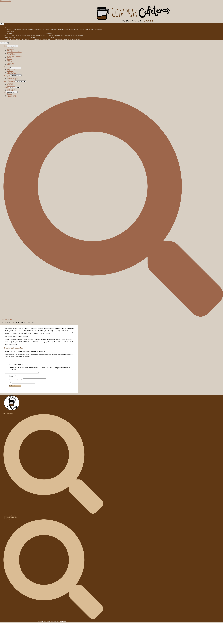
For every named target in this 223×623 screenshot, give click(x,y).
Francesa (81, 29)
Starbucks (32, 37)
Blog (52, 37)
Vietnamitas (98, 29)
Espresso (24, 29)
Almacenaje (49, 33)
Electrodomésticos (9, 37)
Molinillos (17, 39)
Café (5, 35)
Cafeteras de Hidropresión (66, 29)
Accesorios (10, 33)
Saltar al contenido (5, 1)
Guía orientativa (8, 413)
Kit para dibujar (40, 35)
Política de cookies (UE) (10, 517)
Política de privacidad (9, 516)
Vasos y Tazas (37, 39)
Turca (86, 29)
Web (10, 382)
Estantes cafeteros (66, 35)
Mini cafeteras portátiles (35, 29)
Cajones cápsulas (78, 35)
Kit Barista (23, 35)
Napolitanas (10, 31)
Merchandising (46, 39)
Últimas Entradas (75, 39)
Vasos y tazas (15, 35)
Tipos (5, 27)
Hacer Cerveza (31, 35)
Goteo (76, 29)
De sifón (91, 29)
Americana (46, 29)
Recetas (57, 39)
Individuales (17, 29)
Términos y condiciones (10, 519)
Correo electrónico (16, 379)
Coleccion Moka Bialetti (7, 319)
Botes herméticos (54, 35)
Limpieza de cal (64, 39)
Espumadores (25, 39)
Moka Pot (10, 29)
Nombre (12, 376)
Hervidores (10, 39)
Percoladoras (53, 29)
